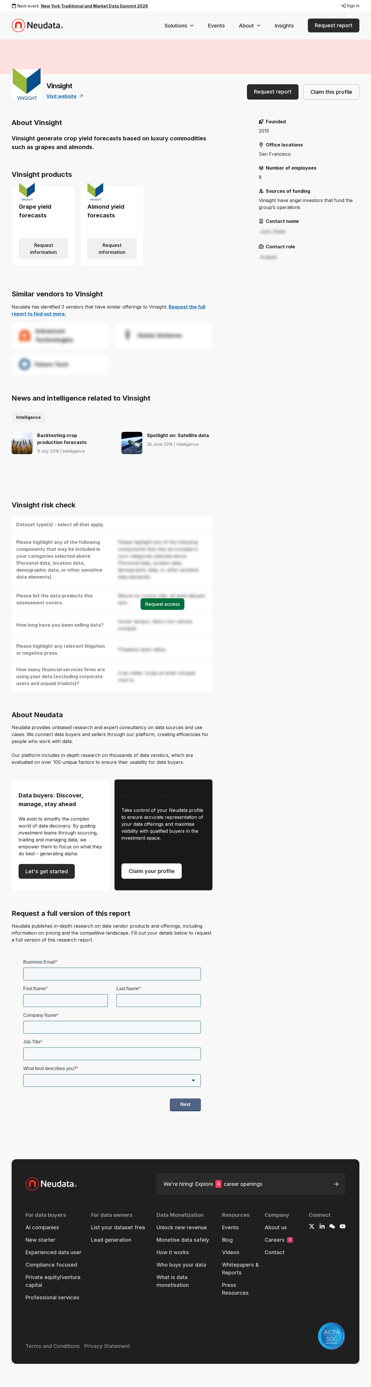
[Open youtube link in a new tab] (342, 1227)
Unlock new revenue (182, 1227)
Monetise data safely (183, 1240)
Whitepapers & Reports (240, 1269)
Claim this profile (331, 92)
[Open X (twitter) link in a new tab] (312, 1227)
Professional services (52, 1297)
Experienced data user (53, 1252)
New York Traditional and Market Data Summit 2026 (94, 5)
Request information (43, 248)
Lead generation (111, 1240)
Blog (227, 1240)
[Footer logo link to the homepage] (56, 1184)
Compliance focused (51, 1265)
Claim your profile (151, 871)
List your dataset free (118, 1227)
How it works (173, 1252)
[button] (179, 25)
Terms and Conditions (53, 1346)
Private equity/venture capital (53, 1281)
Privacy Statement (107, 1346)
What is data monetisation (173, 1281)
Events (216, 26)
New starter (40, 1240)
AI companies (42, 1227)
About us (276, 1227)
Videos (230, 1252)
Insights (284, 26)
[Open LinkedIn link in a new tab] (322, 1227)
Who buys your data (181, 1265)
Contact (275, 1252)
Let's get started (47, 871)
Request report (333, 25)
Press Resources (235, 1289)
